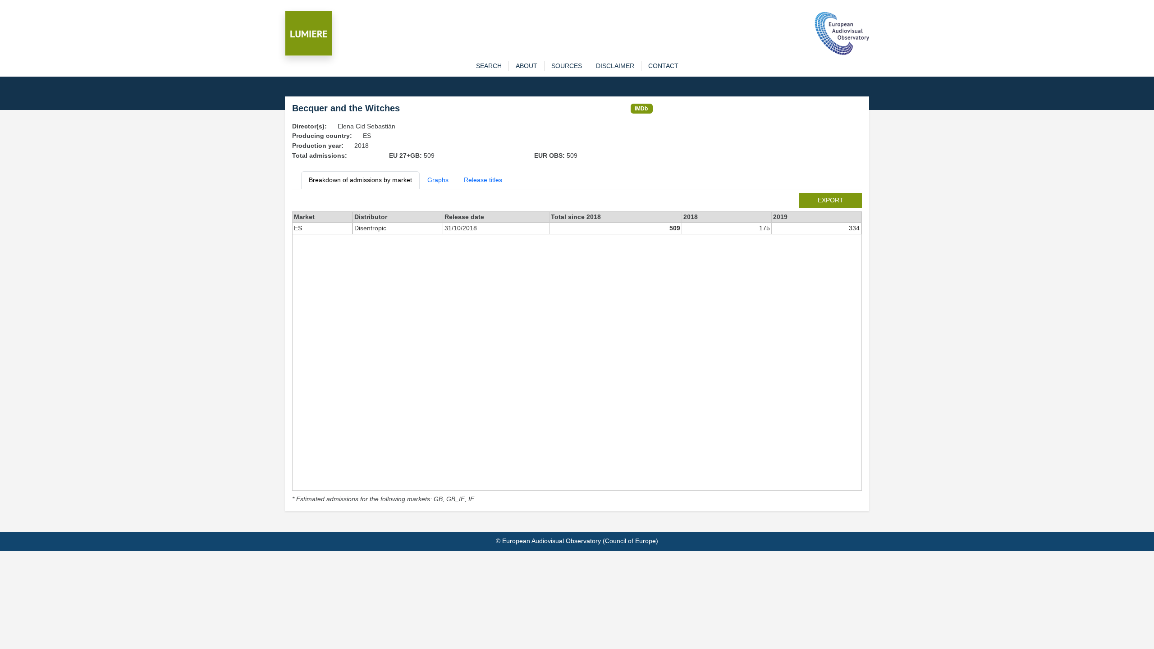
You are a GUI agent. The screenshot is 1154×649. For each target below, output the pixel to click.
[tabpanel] (577, 348)
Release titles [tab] (483, 179)
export (830, 200)
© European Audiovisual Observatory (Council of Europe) (577, 540)
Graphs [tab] (438, 179)
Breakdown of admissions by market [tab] (360, 179)
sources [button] (566, 65)
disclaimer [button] (615, 65)
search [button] (489, 65)
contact (663, 65)
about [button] (526, 65)
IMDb (641, 108)
